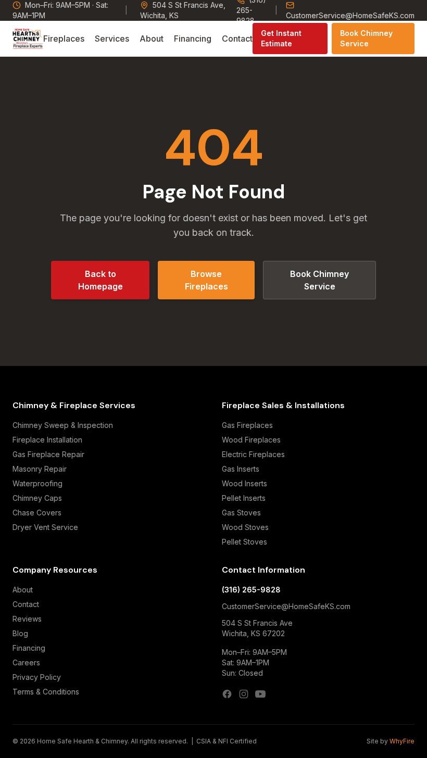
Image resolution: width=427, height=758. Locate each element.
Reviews (27, 618)
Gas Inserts (240, 468)
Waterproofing (37, 483)
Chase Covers (36, 512)
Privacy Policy (36, 677)
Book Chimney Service (366, 38)
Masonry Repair (39, 468)
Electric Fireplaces (253, 454)
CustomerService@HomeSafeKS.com (350, 15)
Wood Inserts (244, 483)
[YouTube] (260, 694)
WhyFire (402, 741)
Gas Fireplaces (247, 425)
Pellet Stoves (244, 541)
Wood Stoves (245, 527)
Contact (237, 38)
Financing (192, 38)
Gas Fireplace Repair (48, 454)
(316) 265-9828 (251, 589)
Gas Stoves (241, 512)
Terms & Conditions (45, 691)
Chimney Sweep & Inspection (62, 425)
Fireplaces (63, 38)
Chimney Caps (37, 498)
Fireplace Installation (47, 439)
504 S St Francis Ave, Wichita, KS (182, 10)
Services (112, 38)
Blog (20, 633)
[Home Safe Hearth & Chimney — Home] (27, 38)
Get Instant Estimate (281, 38)
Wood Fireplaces (251, 439)
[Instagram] (243, 694)
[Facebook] (227, 694)
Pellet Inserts (244, 498)
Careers (26, 662)
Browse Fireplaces (206, 280)
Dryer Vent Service (45, 527)
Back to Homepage (100, 280)
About (152, 38)
